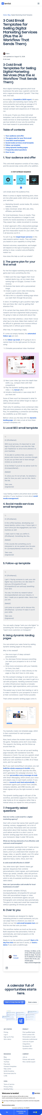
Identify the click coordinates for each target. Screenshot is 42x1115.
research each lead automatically (21, 782)
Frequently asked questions (16, 150)
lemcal (16, 390)
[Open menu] (38, 3)
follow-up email (14, 340)
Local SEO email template (15, 140)
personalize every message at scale (23, 775)
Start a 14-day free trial (12, 1002)
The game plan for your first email (18, 138)
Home (5, 15)
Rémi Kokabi (15, 957)
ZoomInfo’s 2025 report (22, 99)
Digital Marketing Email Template (21, 15)
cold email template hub (26, 923)
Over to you (9, 152)
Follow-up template (12, 145)
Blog (9, 15)
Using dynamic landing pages (16, 147)
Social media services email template (19, 143)
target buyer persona (24, 237)
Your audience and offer (14, 136)
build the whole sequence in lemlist (16, 768)
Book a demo (32, 1002)
